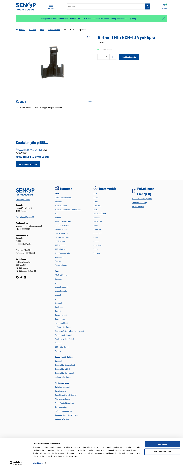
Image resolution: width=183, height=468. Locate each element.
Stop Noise (97, 245)
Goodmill (96, 217)
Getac (95, 209)
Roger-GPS (97, 233)
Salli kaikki (162, 444)
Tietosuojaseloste (23, 199)
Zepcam (96, 253)
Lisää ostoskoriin (129, 57)
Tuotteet (32, 29)
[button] (89, 37)
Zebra (95, 249)
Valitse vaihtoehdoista (28, 164)
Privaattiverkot (138, 206)
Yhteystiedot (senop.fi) (25, 217)
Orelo (95, 225)
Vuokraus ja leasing (139, 202)
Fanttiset (97, 205)
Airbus (95, 197)
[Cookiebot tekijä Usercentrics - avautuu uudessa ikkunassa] (16, 463)
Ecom (95, 201)
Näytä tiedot (38, 463)
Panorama (97, 229)
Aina (95, 193)
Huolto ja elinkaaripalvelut (142, 198)
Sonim (95, 241)
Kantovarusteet (54, 29)
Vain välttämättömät (162, 452)
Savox (95, 237)
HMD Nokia (97, 221)
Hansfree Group (99, 213)
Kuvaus (21, 101)
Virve (42, 29)
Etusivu (22, 29)
